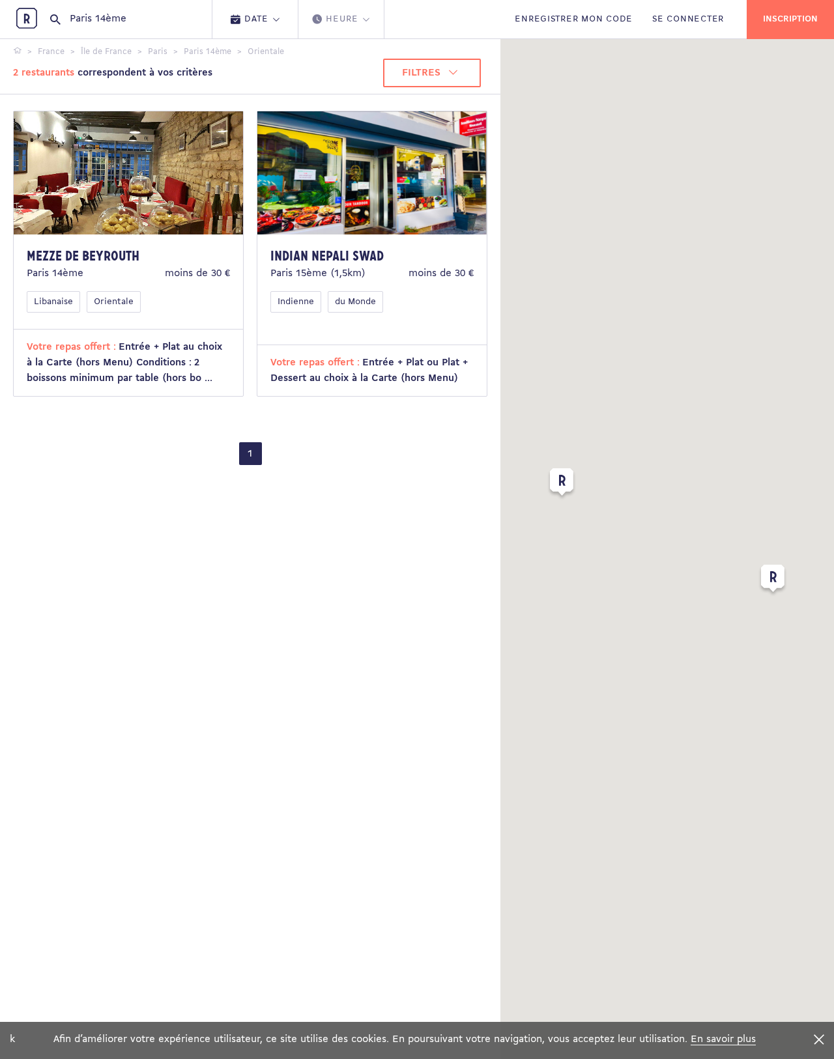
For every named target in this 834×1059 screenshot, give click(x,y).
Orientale (114, 302)
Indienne (296, 302)
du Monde (355, 302)
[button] (772, 581)
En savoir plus (723, 1039)
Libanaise (53, 302)
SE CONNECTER (688, 19)
